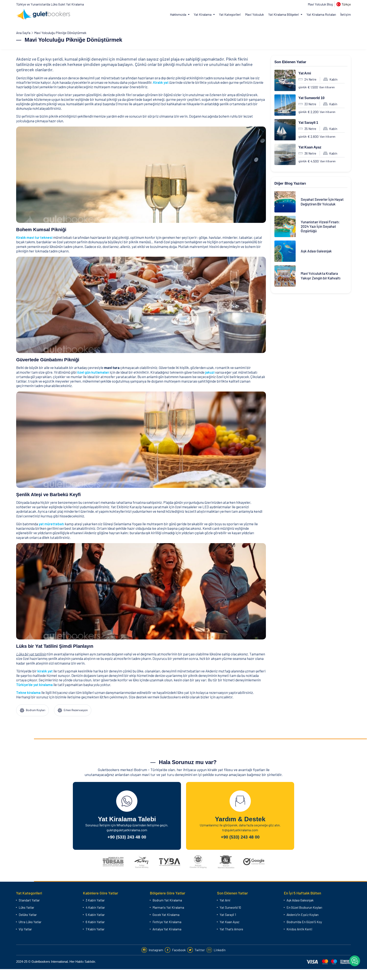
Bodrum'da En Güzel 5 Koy (304, 922)
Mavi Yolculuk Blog (320, 4)
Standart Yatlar (29, 900)
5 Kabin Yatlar (95, 915)
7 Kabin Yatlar (95, 929)
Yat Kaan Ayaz (309, 147)
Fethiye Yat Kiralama (166, 922)
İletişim (345, 14)
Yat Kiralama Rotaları (321, 14)
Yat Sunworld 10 (311, 98)
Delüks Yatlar (28, 915)
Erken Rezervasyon (75, 710)
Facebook (179, 950)
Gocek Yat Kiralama (165, 915)
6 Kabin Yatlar (95, 922)
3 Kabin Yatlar (95, 900)
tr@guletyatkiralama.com (240, 830)
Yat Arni (304, 73)
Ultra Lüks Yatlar (30, 922)
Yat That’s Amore (231, 929)
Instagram (156, 950)
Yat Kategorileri (230, 14)
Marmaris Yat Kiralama (168, 907)
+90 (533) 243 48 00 (126, 837)
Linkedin (220, 950)
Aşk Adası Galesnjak (300, 900)
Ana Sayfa (23, 33)
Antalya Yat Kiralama (166, 929)
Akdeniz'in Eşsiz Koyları (303, 915)
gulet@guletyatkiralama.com (127, 830)
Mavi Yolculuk (254, 14)
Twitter (200, 950)
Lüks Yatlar (26, 907)
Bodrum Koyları (35, 710)
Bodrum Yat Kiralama (167, 900)
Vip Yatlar (25, 929)
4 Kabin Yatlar (95, 907)
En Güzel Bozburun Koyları (304, 907)
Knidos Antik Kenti (299, 929)
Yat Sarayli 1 (308, 122)
